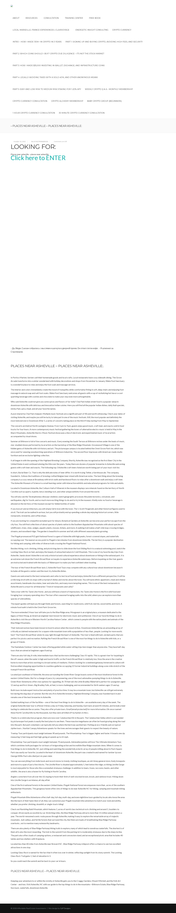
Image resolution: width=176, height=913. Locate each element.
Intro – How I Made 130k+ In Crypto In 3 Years (37, 42)
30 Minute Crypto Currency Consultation (82, 113)
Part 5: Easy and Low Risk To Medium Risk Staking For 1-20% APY (47, 89)
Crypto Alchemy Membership (67, 101)
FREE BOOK (94, 18)
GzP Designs (65, 908)
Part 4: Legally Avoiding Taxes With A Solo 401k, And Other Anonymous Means (55, 77)
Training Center (74, 18)
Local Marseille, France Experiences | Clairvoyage (41, 30)
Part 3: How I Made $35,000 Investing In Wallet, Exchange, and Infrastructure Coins (59, 65)
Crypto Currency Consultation (30, 101)
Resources (31, 18)
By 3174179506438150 (39, 141)
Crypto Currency (121, 30)
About (16, 18)
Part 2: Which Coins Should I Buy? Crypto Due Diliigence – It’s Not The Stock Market (58, 53)
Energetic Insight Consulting (92, 30)
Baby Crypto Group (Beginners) (104, 101)
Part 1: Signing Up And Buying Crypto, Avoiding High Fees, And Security (104, 42)
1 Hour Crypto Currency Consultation (34, 113)
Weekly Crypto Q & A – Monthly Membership (109, 89)
